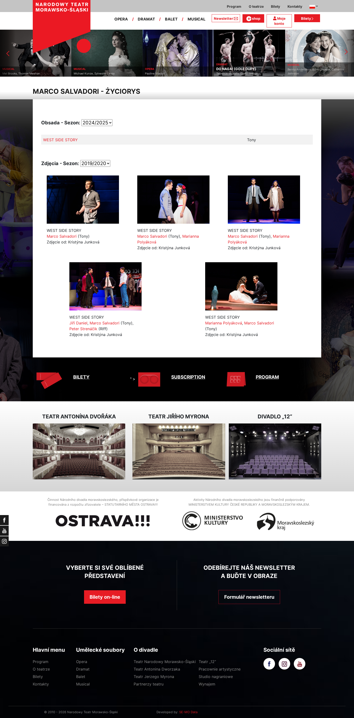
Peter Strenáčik (83, 328)
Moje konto (280, 21)
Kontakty (41, 684)
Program (40, 661)
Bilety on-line (105, 597)
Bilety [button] (275, 6)
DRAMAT (146, 19)
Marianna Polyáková (223, 323)
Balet (80, 676)
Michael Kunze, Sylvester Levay (22, 73)
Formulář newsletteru (249, 597)
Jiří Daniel (78, 323)
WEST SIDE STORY (60, 139)
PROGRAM (267, 377)
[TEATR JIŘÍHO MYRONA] (178, 451)
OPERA (121, 19)
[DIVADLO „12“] (275, 451)
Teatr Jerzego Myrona (154, 676)
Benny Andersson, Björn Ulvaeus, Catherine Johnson (244, 71)
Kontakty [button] (295, 6)
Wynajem (207, 684)
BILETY (81, 377)
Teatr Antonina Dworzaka (157, 669)
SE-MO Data (188, 712)
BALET (171, 19)
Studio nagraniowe (216, 676)
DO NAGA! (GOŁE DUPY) (165, 69)
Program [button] (234, 6)
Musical (83, 684)
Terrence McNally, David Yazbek (165, 73)
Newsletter (223, 18)
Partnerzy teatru (149, 684)
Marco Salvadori (62, 236)
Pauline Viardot (83, 73)
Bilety (306, 18)
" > (132, 378)
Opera (81, 661)
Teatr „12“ (207, 661)
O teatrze (41, 669)
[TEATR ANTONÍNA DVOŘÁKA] (79, 451)
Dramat (83, 669)
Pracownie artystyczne (220, 669)
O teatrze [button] (256, 6)
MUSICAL (196, 19)
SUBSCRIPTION (188, 377)
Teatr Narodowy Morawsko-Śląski (165, 661)
